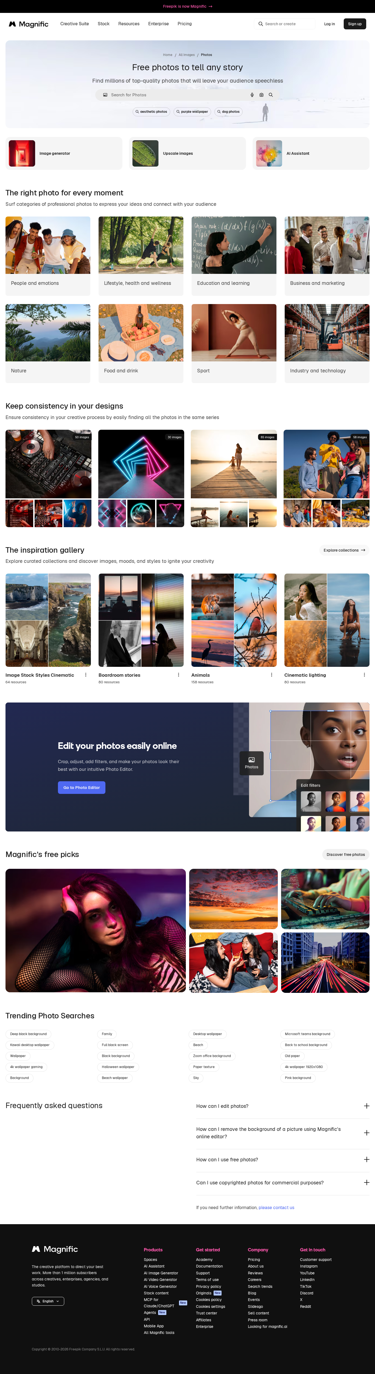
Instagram (309, 1266)
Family (107, 1034)
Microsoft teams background (307, 1034)
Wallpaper (18, 1056)
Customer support (316, 1259)
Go (17, 981)
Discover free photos (346, 854)
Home (167, 55)
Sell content (258, 1313)
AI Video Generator (160, 1279)
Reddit (305, 1306)
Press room (257, 1319)
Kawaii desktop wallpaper (30, 1045)
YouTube (307, 1273)
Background (19, 1078)
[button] (48, 1301)
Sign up (355, 23)
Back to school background (306, 1045)
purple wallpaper (194, 111)
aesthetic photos (153, 111)
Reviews (255, 1273)
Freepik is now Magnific (184, 6)
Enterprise (204, 1326)
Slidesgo (255, 1306)
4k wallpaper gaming (26, 1067)
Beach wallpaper (115, 1078)
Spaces (150, 1259)
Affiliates (203, 1319)
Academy (204, 1259)
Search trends (260, 1286)
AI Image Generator (161, 1273)
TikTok (306, 1286)
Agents (154, 1312)
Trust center (206, 1313)
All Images (187, 55)
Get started (208, 1249)
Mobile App (154, 1326)
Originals (208, 1293)
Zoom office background (212, 1056)
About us (256, 1266)
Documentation (209, 1266)
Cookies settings (210, 1306)
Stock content (156, 1293)
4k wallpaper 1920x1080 (304, 1067)
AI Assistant (154, 1266)
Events (254, 1299)
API (147, 1319)
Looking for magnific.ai (267, 1326)
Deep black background (28, 1034)
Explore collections (341, 550)
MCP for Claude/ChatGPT (165, 1302)
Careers (254, 1279)
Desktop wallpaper (207, 1034)
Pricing (185, 24)
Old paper (292, 1056)
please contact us (276, 1207)
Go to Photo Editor (81, 787)
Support (203, 1273)
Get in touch (312, 1249)
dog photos (231, 111)
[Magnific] (55, 1250)
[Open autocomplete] (103, 95)
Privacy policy (208, 1286)
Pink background (298, 1078)
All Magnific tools (159, 1332)
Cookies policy (209, 1299)
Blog (252, 1293)
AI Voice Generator (160, 1286)
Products (153, 1249)
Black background (116, 1056)
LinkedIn (307, 1279)
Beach (198, 1045)
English (48, 1301)
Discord (306, 1293)
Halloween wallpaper (118, 1067)
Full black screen (115, 1045)
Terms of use (207, 1279)
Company (258, 1249)
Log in (329, 23)
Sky (196, 1078)
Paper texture (204, 1067)
